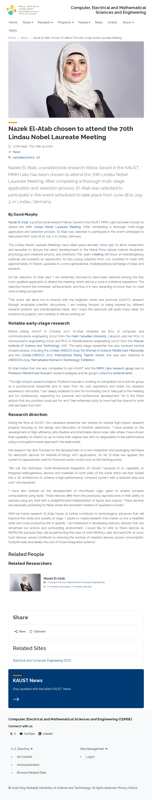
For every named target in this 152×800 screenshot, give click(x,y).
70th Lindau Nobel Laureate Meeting (53, 227)
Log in (90, 757)
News (99, 22)
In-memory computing (58, 586)
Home (13, 22)
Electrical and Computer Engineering (86, 582)
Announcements (28, 765)
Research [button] (44, 22)
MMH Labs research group (114, 368)
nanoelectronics (24, 157)
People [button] (83, 22)
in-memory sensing (81, 586)
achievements (122, 373)
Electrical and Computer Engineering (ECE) (42, 660)
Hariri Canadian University (89, 336)
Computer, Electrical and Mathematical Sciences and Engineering (108, 10)
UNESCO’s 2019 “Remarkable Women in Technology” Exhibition (51, 360)
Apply (13, 30)
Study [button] (26, 22)
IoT (38, 157)
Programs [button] (64, 22)
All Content (24, 757)
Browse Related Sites (31, 772)
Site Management (92, 749)
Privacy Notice (127, 788)
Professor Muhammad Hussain (29, 373)
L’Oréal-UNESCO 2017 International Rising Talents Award (62, 355)
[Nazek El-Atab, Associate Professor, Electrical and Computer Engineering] (25, 582)
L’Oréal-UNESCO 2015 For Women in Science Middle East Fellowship (96, 350)
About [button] (127, 22)
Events (112, 22)
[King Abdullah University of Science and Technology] (22, 10)
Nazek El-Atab (18, 222)
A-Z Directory (20, 749)
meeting (97, 254)
